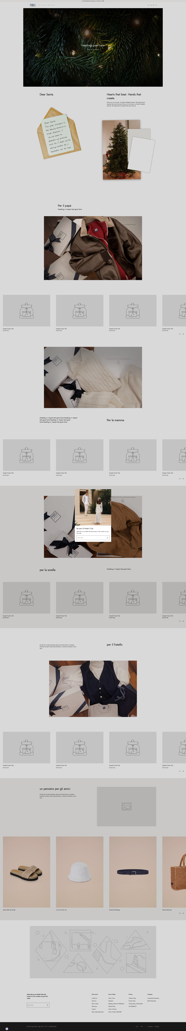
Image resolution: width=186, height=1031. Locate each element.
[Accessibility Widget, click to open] (6, 1028)
